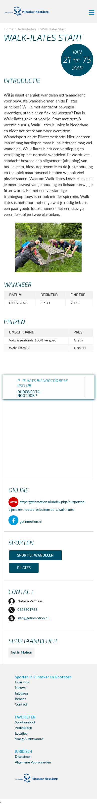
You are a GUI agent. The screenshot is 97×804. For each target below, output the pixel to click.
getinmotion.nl (31, 521)
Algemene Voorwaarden (33, 762)
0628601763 (27, 610)
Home (8, 29)
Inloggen (21, 693)
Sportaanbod (25, 722)
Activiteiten (27, 29)
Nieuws (20, 688)
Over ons (22, 682)
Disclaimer (23, 756)
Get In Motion (21, 652)
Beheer (20, 699)
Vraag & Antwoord (29, 739)
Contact (21, 704)
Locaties (21, 733)
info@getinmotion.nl (32, 618)
